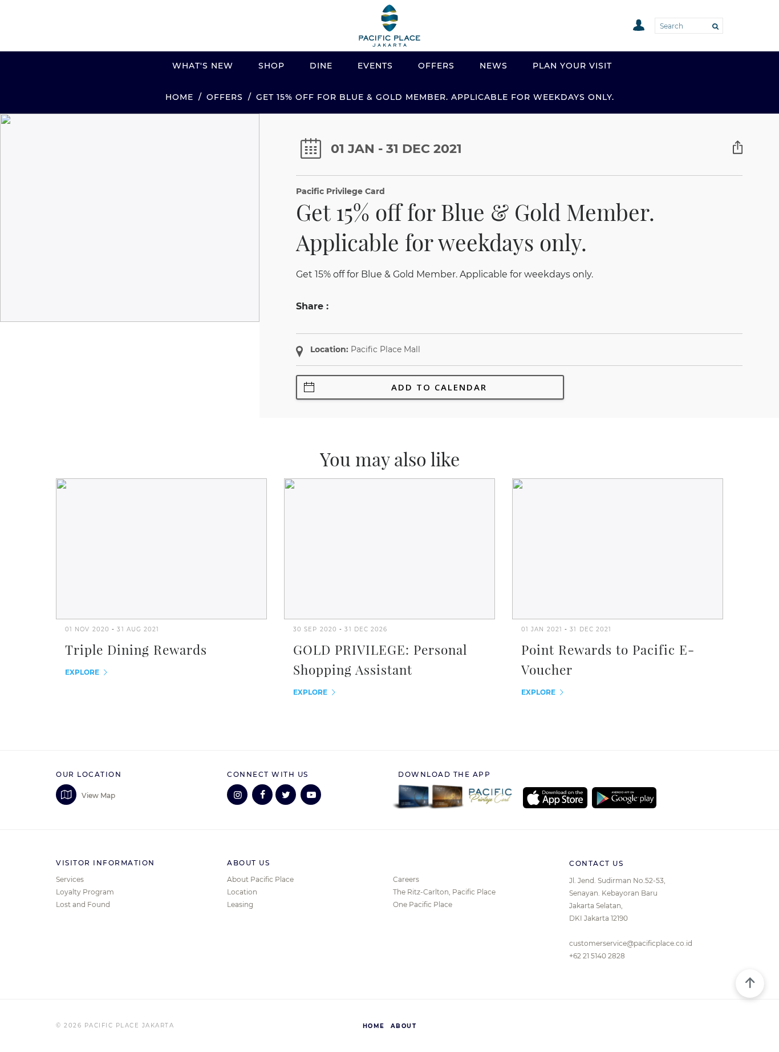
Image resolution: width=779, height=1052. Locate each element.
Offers (224, 97)
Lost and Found (83, 904)
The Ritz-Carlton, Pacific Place (444, 892)
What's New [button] (202, 66)
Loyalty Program (85, 892)
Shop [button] (271, 66)
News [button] (494, 66)
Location (242, 892)
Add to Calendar (439, 387)
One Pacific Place (422, 904)
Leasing (240, 904)
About (404, 1026)
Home (179, 97)
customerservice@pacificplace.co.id (630, 943)
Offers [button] (436, 66)
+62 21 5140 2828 (597, 956)
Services (70, 879)
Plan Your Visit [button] (572, 66)
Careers (406, 879)
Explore (83, 672)
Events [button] (375, 66)
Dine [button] (321, 66)
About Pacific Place (260, 879)
